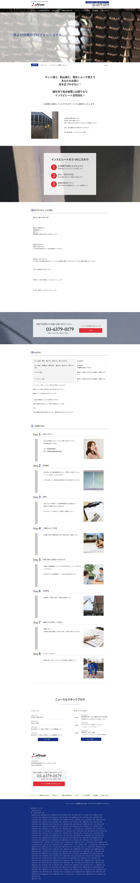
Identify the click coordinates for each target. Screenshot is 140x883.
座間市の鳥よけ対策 (77, 867)
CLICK (91, 330)
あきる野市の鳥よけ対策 (69, 871)
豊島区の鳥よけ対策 (36, 864)
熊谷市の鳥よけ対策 (67, 828)
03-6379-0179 (100, 5)
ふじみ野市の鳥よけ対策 (78, 828)
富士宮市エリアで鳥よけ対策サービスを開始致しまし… (47, 728)
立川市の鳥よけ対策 (80, 874)
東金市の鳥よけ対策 (68, 860)
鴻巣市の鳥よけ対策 (46, 821)
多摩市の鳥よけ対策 (36, 874)
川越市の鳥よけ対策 (36, 830)
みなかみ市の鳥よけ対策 (78, 846)
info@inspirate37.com (54, 451)
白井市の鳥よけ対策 (77, 853)
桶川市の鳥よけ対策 (67, 817)
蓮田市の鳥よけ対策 (77, 817)
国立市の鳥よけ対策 (99, 835)
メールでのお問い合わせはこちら (50, 784)
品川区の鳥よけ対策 (46, 833)
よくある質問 (85, 10)
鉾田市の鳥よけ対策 (89, 849)
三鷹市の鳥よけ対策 (36, 833)
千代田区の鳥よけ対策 (99, 851)
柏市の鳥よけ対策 (56, 858)
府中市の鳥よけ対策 (57, 871)
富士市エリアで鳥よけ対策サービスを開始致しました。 (47, 734)
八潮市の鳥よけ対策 (46, 819)
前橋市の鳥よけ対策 (36, 846)
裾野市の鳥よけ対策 (36, 851)
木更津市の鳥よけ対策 (81, 830)
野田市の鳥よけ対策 (36, 858)
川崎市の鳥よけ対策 (68, 869)
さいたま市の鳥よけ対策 (47, 830)
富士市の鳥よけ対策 (67, 851)
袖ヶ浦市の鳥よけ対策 (47, 860)
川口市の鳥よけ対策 (46, 828)
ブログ (77, 10)
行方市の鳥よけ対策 (48, 842)
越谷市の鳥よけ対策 (36, 824)
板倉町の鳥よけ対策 (68, 849)
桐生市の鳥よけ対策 (57, 824)
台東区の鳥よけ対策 (77, 837)
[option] (75, 65)
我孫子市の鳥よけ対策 (98, 853)
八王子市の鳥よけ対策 (69, 874)
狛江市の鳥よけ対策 (36, 835)
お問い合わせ (104, 10)
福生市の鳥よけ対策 (36, 810)
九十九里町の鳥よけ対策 (99, 864)
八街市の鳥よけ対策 (36, 817)
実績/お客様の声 (67, 10)
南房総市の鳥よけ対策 (68, 855)
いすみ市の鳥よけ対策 (87, 814)
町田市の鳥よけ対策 (90, 871)
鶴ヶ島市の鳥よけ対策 (90, 819)
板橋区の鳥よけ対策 (46, 853)
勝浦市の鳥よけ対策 (87, 853)
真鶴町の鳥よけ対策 (87, 821)
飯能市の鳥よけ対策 (56, 826)
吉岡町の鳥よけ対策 (46, 849)
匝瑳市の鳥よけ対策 (97, 814)
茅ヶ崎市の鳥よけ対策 (57, 864)
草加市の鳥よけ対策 (36, 828)
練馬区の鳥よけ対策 (88, 851)
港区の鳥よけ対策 (36, 876)
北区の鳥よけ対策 (103, 830)
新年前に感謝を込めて (37, 716)
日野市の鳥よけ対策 (100, 871)
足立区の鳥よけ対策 (56, 833)
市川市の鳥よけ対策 (79, 862)
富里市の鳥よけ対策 (46, 817)
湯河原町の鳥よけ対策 (57, 819)
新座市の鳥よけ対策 (68, 824)
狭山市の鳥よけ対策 (36, 819)
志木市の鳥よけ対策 (100, 828)
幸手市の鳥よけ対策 (66, 814)
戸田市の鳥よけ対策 (97, 826)
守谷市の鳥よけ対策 (68, 844)
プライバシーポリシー (70, 803)
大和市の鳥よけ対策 (68, 864)
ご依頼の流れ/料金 (44, 10)
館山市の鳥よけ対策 (75, 858)
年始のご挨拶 (35, 722)
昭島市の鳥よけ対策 (80, 871)
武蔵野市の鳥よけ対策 (37, 871)
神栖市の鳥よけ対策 (79, 842)
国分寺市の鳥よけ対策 (93, 830)
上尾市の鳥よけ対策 (56, 821)
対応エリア (55, 10)
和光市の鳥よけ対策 (67, 826)
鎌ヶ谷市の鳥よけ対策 (79, 855)
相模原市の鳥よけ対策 (47, 874)
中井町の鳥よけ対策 (77, 821)
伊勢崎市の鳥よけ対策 (47, 824)
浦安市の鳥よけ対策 (57, 862)
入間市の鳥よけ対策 (100, 819)
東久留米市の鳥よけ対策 (89, 869)
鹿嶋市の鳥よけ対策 (99, 849)
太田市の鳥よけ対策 (36, 837)
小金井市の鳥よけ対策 (98, 833)
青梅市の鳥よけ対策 (46, 837)
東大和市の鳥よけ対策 (101, 869)
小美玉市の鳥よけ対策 (37, 844)
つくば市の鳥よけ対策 (93, 844)
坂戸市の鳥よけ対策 (76, 814)
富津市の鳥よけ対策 (36, 860)
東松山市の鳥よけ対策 (99, 824)
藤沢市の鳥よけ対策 (67, 867)
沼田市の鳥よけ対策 (100, 846)
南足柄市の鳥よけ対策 (68, 862)
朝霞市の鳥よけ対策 (88, 824)
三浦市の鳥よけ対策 (36, 867)
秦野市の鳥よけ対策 (78, 869)
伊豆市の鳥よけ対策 (77, 839)
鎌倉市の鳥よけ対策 (56, 867)
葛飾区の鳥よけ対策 (89, 835)
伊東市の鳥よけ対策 (87, 839)
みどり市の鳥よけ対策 (90, 846)
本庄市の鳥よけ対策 (77, 826)
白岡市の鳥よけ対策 (55, 814)
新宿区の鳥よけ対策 (56, 837)
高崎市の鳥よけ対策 (78, 824)
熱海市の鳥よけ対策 (56, 839)
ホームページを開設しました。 (59, 65)
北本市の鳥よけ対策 (56, 817)
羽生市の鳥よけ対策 (87, 817)
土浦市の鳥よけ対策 (103, 844)
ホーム (33, 10)
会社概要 (95, 10)
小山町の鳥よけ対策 (46, 851)
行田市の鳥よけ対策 (79, 819)
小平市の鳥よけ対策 (67, 833)
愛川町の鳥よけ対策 (46, 864)
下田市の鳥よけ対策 (97, 839)
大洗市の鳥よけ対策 (68, 842)
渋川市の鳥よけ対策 (56, 846)
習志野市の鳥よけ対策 (47, 862)
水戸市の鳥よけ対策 (58, 842)
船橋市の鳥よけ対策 (89, 860)
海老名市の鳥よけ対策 (99, 867)
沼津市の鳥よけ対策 (56, 851)
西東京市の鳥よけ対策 (58, 874)
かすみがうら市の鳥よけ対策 (80, 844)
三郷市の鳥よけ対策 (36, 821)
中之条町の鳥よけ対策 (57, 849)
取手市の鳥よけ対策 (57, 844)
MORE (105, 65)
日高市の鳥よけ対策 (46, 826)
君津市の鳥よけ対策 (57, 860)
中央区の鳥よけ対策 (87, 833)
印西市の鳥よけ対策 (67, 853)
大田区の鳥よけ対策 (36, 853)
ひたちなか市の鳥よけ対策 (91, 842)
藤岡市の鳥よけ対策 (36, 849)
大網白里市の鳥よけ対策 (59, 830)
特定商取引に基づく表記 (81, 803)
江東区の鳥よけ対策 (77, 833)
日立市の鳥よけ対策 (47, 844)
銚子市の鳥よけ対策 (46, 858)
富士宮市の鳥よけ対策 (77, 851)
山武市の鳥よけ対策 (56, 853)
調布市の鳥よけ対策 (47, 871)
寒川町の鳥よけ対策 (89, 862)
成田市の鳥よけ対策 (99, 855)
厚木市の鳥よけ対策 (36, 869)
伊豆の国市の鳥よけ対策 (37, 842)
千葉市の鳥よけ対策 (99, 860)
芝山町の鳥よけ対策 (70, 830)
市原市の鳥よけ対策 (36, 862)
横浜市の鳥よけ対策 (57, 869)
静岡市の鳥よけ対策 (67, 839)
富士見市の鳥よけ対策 (90, 828)
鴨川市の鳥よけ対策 (95, 858)
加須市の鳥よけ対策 (45, 814)
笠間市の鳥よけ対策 (102, 842)
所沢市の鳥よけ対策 (87, 826)
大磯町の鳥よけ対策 (99, 862)
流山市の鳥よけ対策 (57, 855)
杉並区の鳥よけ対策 (101, 874)
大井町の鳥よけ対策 (67, 821)
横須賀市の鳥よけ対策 (47, 869)
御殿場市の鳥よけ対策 (98, 837)
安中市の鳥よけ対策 (56, 828)
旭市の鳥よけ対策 (90, 855)
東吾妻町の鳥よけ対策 (78, 849)
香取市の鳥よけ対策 (47, 855)
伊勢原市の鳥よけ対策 (88, 867)
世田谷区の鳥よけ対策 (91, 874)
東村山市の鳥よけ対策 (78, 835)
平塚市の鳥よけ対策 (46, 867)
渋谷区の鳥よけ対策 (67, 837)
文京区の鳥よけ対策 (68, 835)
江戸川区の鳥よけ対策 (47, 835)
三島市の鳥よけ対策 (36, 839)
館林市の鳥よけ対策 (67, 846)
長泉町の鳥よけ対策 (46, 839)
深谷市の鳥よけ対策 (36, 826)
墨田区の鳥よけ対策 (57, 835)
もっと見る (47, 739)
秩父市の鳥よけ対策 (97, 817)
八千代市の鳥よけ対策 (78, 860)
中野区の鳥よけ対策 (87, 837)
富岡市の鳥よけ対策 (46, 846)
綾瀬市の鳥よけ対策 (78, 864)
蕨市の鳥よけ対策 (36, 814)
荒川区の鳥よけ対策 (97, 821)
